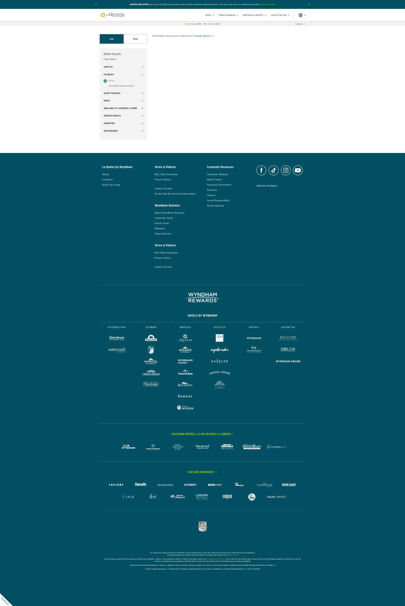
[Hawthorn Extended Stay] (116, 339)
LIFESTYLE (220, 327)
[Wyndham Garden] (185, 362)
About (105, 174)
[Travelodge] (151, 385)
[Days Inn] (151, 339)
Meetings (160, 228)
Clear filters (110, 59)
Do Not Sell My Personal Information (175, 194)
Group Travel (162, 223)
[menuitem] (209, 15)
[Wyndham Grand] (288, 362)
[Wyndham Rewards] (202, 297)
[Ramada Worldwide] (185, 396)
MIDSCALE (185, 327)
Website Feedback (266, 185)
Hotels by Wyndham (202, 315)
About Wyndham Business (169, 213)
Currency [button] (299, 24)
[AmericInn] (185, 373)
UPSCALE (254, 327)
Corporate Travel (164, 218)
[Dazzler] (219, 362)
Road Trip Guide (111, 185)
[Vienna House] (219, 373)
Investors (212, 190)
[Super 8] (151, 350)
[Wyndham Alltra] (219, 385)
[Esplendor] (219, 350)
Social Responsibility (218, 200)
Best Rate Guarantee (166, 174)
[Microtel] (151, 362)
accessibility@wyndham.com (215, 559)
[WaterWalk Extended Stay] (116, 350)
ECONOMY (151, 327)
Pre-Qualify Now (268, 4)
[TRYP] (219, 339)
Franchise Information (219, 185)
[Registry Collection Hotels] (288, 339)
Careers (211, 195)
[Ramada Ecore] (185, 408)
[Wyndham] (254, 339)
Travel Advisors (163, 233)
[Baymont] (185, 385)
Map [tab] (135, 39)
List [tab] (112, 39)
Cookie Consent (163, 188)
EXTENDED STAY (117, 327)
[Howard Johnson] (151, 373)
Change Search (202, 36)
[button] (96, 4)
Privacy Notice (163, 179)
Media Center (214, 179)
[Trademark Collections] (254, 350)
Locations (107, 179)
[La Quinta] (185, 339)
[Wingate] (185, 350)
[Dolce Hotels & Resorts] (288, 350)
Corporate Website (217, 174)
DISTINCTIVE (288, 327)
